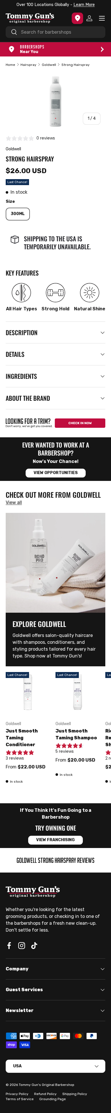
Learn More (84, 4)
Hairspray (28, 64)
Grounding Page (52, 1099)
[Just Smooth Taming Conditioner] (28, 694)
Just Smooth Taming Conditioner (22, 737)
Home (10, 64)
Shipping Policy (74, 1094)
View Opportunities (56, 472)
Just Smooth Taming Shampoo (76, 734)
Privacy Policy (17, 1094)
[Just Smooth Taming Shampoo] (78, 694)
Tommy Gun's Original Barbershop (46, 1085)
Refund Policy (45, 1094)
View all (14, 502)
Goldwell (49, 64)
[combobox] (55, 32)
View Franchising (55, 839)
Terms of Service (20, 1099)
